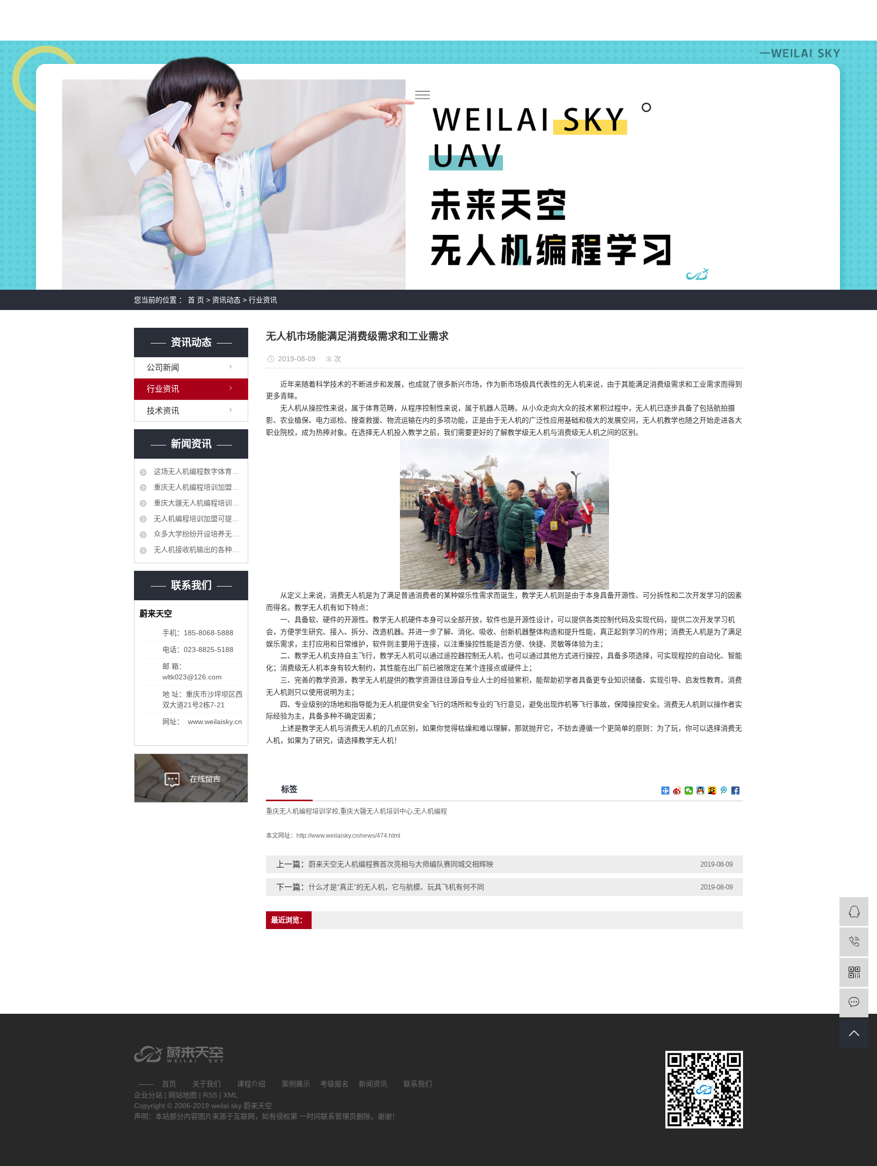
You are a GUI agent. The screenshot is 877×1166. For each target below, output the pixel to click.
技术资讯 (163, 410)
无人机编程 (430, 811)
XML (230, 1095)
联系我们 (417, 1084)
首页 (169, 1084)
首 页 (196, 300)
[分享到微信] (689, 790)
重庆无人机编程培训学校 (302, 811)
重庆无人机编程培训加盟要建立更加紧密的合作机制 (197, 487)
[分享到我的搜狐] (712, 790)
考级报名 (334, 1084)
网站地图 (183, 1095)
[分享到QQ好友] (700, 790)
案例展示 (296, 1084)
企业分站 (148, 1095)
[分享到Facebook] (735, 790)
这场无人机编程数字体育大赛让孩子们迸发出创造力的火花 (197, 471)
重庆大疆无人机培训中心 (376, 811)
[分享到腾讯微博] (724, 790)
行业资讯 (263, 300)
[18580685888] (853, 942)
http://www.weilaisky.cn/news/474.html (348, 835)
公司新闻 (163, 367)
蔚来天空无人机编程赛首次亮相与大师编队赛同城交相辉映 (401, 864)
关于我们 (206, 1084)
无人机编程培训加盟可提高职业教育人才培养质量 (197, 519)
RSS (210, 1095)
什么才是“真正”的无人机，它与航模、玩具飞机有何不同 (396, 887)
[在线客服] (853, 911)
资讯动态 (226, 300)
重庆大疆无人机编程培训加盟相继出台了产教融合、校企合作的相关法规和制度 (197, 503)
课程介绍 (251, 1084)
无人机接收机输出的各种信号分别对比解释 (197, 549)
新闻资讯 (373, 1084)
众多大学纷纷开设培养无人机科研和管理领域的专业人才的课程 (197, 534)
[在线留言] (853, 1002)
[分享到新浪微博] (677, 790)
